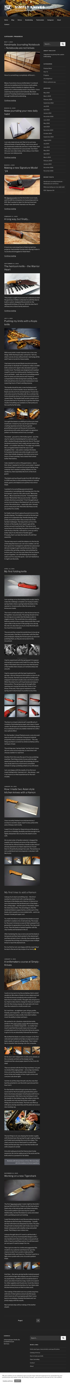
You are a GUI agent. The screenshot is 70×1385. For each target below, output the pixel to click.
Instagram (50, 20)
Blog (12, 20)
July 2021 (46, 106)
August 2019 (47, 140)
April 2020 (47, 126)
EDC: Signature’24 (49, 190)
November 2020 (48, 116)
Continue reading (10, 100)
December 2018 (48, 167)
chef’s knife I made (19, 1024)
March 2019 (47, 157)
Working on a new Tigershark (20, 1175)
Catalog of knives (35, 1352)
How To (46, 72)
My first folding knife (15, 571)
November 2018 (48, 171)
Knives (20, 20)
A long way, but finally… (17, 219)
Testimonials (40, 20)
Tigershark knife (15, 1204)
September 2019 (49, 137)
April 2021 (46, 109)
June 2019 (47, 147)
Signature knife (12, 198)
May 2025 (47, 92)
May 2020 (47, 123)
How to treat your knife (36, 1356)
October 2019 (48, 133)
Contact (6, 24)
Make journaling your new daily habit (54, 187)
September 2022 (49, 103)
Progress (46, 75)
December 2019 (48, 130)
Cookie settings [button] (8, 1381)
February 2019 (48, 160)
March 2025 (47, 96)
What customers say (50, 82)
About (59, 20)
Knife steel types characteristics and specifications (45, 1349)
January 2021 (47, 113)
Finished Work (48, 68)
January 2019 (47, 164)
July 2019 (46, 143)
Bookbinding (29, 20)
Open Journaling (34, 1359)
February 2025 (48, 99)
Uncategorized (48, 78)
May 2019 (46, 150)
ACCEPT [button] (17, 1381)
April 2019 (47, 154)
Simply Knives (30, 7)
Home (6, 20)
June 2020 (47, 120)
